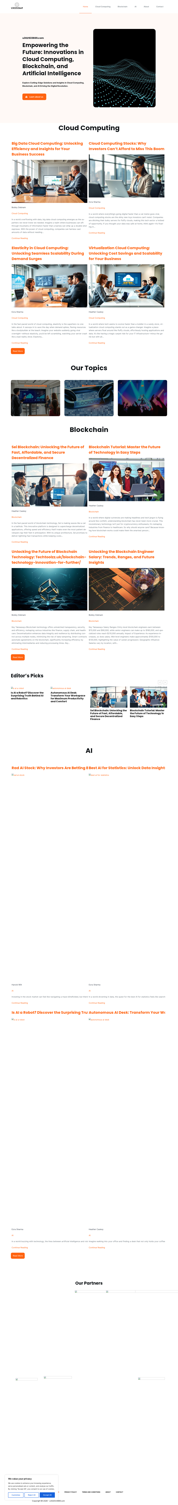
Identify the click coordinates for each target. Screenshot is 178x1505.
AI (135, 6)
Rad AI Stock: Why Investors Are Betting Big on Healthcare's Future (73, 767)
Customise (16, 1495)
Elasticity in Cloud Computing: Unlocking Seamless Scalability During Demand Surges (48, 253)
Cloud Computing (102, 6)
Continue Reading (20, 238)
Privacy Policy (70, 1492)
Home (85, 6)
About (146, 6)
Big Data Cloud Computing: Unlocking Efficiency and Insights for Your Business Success (47, 149)
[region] (31, 1487)
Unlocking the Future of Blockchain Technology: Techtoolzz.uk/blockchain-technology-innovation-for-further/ (49, 557)
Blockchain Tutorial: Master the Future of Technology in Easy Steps (124, 449)
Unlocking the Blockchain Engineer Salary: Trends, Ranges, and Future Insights (121, 557)
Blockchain (122, 6)
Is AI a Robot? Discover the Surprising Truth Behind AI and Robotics (73, 1012)
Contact (159, 6)
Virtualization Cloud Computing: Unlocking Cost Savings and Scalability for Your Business (125, 253)
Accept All (47, 1495)
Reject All (31, 1495)
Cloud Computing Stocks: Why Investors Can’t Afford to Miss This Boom (126, 146)
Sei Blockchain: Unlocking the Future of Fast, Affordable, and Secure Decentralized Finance (48, 452)
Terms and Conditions (91, 1492)
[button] (165, 682)
